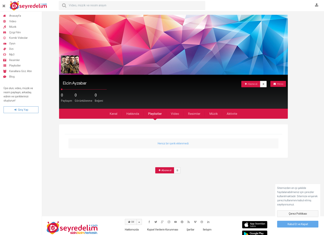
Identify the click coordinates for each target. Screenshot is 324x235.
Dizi (11, 49)
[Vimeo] (195, 222)
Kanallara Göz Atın (20, 71)
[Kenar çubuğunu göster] (4, 4)
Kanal (113, 114)
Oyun (12, 43)
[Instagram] (169, 222)
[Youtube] (175, 222)
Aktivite (232, 114)
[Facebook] (149, 222)
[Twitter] (156, 222)
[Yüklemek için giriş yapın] (316, 5)
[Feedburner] (189, 222)
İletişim (207, 229)
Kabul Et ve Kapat (298, 224)
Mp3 (11, 54)
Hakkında (132, 114)
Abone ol (252, 84)
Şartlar (190, 229)
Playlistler (15, 65)
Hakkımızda (132, 229)
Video (12, 21)
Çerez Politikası (298, 213)
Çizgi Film (15, 32)
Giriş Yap (22, 109)
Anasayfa (15, 15)
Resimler (14, 60)
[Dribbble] (202, 222)
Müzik (12, 26)
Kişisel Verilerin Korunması (162, 229)
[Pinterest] (182, 222)
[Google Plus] (162, 222)
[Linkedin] (208, 222)
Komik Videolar (18, 38)
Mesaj (279, 84)
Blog (12, 76)
